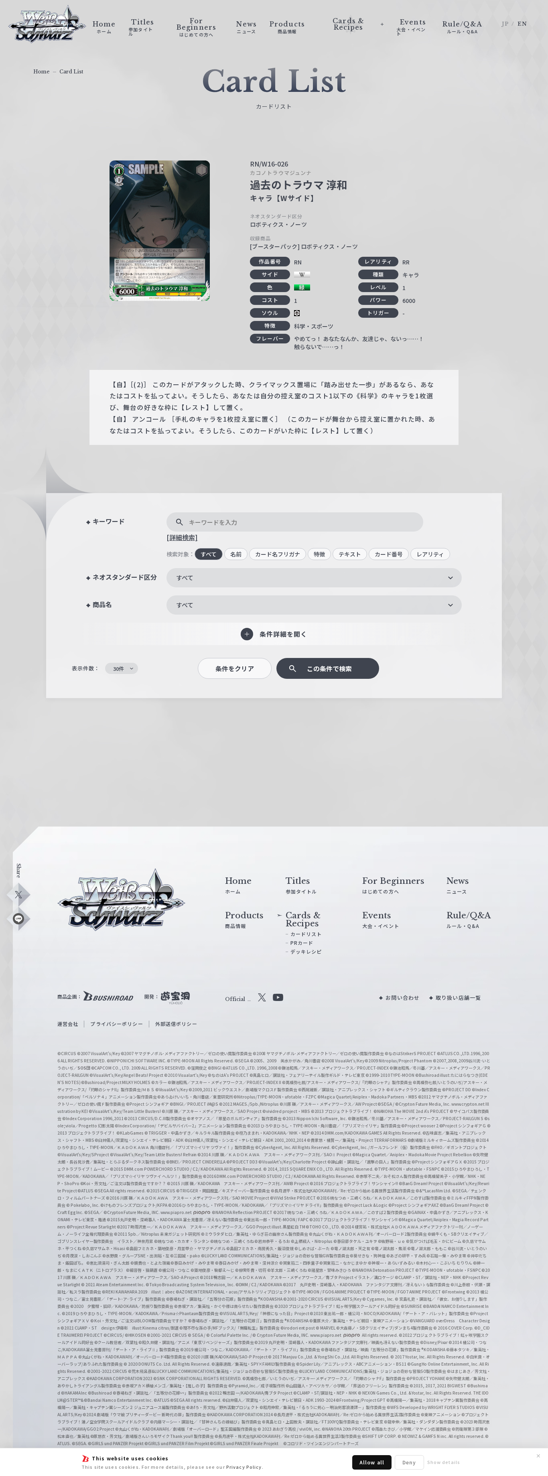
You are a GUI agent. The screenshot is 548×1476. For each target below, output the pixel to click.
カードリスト (306, 933)
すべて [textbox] (184, 577)
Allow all (371, 1462)
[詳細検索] (182, 537)
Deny (409, 1462)
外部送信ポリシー (176, 1023)
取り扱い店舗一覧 (458, 997)
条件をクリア (234, 668)
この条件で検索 (329, 668)
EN (522, 23)
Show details (443, 1462)
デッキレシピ (306, 951)
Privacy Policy (244, 1467)
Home (41, 72)
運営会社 (67, 1023)
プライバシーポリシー (116, 1023)
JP (505, 23)
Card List (71, 72)
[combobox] (314, 577)
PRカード (302, 942)
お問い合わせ (403, 997)
